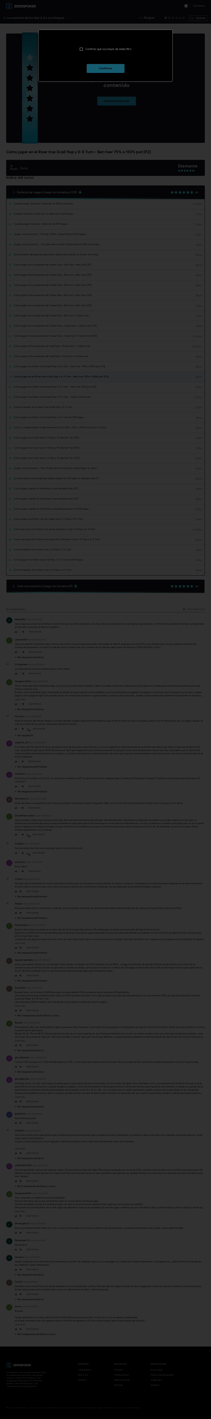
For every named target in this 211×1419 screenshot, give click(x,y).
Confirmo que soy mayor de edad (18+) (108, 49)
